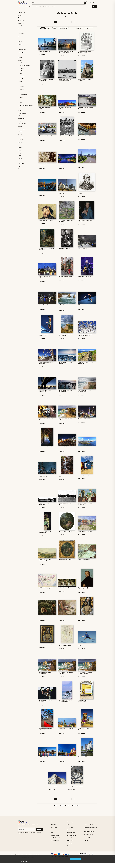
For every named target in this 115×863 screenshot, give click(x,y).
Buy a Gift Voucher (55, 840)
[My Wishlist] (90, 2)
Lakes (20, 81)
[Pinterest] (92, 854)
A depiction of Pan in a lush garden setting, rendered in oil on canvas (45, 616)
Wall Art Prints (39, 9)
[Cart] (93, 2)
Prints (20, 150)
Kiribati (20, 110)
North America (22, 55)
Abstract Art (21, 23)
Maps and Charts (22, 49)
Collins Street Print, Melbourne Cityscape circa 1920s (45, 164)
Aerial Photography (23, 25)
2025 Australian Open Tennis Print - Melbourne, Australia (85, 305)
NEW (19, 17)
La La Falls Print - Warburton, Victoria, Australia (66, 476)
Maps (21, 84)
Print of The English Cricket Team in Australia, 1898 (46, 504)
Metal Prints (70, 840)
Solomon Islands (23, 129)
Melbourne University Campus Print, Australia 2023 (46, 447)
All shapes (43, 28)
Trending (45, 6)
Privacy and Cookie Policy (27, 860)
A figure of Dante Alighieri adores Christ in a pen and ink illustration (65, 645)
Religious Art (21, 153)
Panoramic (66, 28)
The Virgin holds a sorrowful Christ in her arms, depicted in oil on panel (85, 616)
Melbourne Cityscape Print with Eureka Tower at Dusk (66, 729)
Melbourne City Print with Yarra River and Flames (66, 757)
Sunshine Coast (23, 94)
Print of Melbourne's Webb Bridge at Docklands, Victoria (46, 729)
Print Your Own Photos (56, 837)
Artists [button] (26, 6)
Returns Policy (70, 830)
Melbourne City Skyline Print (44, 51)
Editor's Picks (39, 6)
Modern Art (21, 52)
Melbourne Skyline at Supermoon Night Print (45, 305)
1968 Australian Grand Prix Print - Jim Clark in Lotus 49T (46, 80)
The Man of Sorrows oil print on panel (46, 644)
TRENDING (20, 15)
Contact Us (86, 822)
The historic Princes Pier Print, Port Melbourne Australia (65, 363)
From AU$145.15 (42, 54)
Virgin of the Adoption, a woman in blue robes (85, 221)
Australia (21, 60)
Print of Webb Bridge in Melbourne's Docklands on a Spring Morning (85, 335)
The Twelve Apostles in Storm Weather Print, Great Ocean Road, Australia (65, 306)
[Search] (85, 2)
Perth (21, 92)
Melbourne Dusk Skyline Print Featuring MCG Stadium (64, 447)
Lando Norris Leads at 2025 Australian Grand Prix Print (85, 108)
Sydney (21, 97)
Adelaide (22, 62)
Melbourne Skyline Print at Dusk (84, 248)
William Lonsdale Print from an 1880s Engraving (85, 193)
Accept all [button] (75, 859)
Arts (19, 36)
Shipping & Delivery (71, 832)
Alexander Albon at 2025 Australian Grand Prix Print (46, 136)
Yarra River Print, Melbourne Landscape (83, 757)
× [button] (113, 856)
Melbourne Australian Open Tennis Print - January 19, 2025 (45, 335)
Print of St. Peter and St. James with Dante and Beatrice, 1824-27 (46, 588)
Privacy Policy (70, 827)
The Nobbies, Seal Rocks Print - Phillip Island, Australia (85, 363)
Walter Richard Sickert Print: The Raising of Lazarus (45, 532)
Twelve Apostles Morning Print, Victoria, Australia (45, 673)
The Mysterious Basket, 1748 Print (65, 559)
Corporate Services (55, 835)
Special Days (21, 163)
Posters (20, 147)
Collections (31, 6)
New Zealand (22, 118)
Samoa (20, 126)
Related (21, 102)
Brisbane (22, 68)
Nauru (20, 115)
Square (60, 28)
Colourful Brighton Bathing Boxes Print (85, 475)
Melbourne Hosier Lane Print (64, 248)
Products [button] (54, 6)
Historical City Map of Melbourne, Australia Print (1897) (84, 52)
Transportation (22, 168)
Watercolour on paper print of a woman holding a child (65, 616)
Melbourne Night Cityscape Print (84, 418)
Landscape (54, 28)
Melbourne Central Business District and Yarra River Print (65, 193)
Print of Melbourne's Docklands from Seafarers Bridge (46, 363)
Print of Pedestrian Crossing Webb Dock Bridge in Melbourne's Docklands (75, 785)
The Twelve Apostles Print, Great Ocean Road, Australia (84, 391)
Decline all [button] (87, 859)
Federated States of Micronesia (26, 105)
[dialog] (57, 859)
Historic (20, 44)
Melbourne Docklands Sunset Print (45, 192)
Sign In (94, 6)
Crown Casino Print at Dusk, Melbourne (83, 729)
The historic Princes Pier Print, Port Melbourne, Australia (65, 391)
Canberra (22, 70)
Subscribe (39, 829)
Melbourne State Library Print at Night (85, 135)
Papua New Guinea (23, 123)
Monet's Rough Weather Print (84, 559)
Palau (20, 121)
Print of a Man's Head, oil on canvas (46, 220)
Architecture (21, 33)
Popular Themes (22, 145)
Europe (20, 41)
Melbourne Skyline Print (82, 163)
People (20, 142)
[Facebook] (89, 854)
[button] (44, 861)
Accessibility (70, 822)
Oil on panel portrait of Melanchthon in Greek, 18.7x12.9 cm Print (85, 588)
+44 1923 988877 (89, 824)
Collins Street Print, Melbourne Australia (45, 108)
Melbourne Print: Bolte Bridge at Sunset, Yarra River (45, 391)
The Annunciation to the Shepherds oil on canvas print (46, 249)
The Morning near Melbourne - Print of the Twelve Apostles (66, 335)
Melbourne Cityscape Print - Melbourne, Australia (44, 476)
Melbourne (54, 9)
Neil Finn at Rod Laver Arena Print (84, 276)
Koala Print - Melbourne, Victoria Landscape (84, 80)
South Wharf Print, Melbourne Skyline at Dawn (46, 757)
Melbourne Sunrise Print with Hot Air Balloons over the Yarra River (66, 52)
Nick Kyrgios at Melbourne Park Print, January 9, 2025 (46, 701)
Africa (20, 28)
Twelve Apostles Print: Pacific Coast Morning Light (66, 673)
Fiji (19, 108)
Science (20, 155)
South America (22, 160)
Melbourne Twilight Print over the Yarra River (65, 164)
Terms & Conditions (71, 835)
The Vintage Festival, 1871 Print (65, 587)
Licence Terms (70, 837)
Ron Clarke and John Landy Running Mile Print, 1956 (66, 136)
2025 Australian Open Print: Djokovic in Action (85, 645)
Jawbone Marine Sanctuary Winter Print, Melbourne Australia (85, 447)
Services (20, 158)
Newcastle (22, 89)
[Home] (23, 2)
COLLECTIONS (21, 20)
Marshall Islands (22, 113)
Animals (20, 31)
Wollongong (22, 100)
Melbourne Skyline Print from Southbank (44, 277)
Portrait (48, 28)
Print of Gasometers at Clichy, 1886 (85, 531)
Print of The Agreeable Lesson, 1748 (66, 531)
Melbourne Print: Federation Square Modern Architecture (55, 785)
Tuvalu (20, 134)
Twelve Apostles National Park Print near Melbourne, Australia (65, 701)
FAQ (68, 824)
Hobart (21, 78)
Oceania (20, 57)
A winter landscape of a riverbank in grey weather (66, 221)
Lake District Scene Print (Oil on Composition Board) (45, 560)
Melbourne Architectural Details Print (66, 276)
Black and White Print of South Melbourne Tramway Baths (65, 80)
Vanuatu (21, 137)
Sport (20, 166)
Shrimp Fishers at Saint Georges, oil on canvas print (85, 504)
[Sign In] (96, 2)
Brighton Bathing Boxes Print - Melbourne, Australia (84, 701)
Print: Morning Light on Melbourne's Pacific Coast (65, 419)
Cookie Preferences (71, 845)
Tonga (20, 131)
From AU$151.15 (81, 55)
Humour (20, 47)
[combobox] (57, 3)
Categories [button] (21, 6)
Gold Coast (22, 76)
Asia (19, 39)
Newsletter (69, 843)
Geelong (21, 73)
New (49, 6)
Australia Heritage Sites (24, 65)
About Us (53, 822)
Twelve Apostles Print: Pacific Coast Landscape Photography (85, 673)
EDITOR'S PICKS (21, 12)
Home (43, 9)
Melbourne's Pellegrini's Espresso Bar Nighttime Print (46, 419)
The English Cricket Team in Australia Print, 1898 (66, 504)
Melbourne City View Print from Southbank (65, 108)
